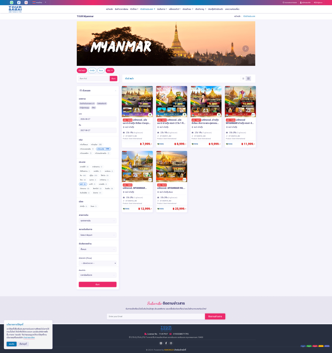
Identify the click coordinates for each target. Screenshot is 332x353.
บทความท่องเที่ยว (232, 9)
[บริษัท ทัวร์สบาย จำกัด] (15, 9)
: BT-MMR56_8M (131, 201)
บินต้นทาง (161, 9)
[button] (86, 43)
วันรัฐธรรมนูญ (84, 108)
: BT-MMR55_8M (234, 136)
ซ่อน (108, 70)
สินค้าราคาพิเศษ (121, 9)
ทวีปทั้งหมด (84, 145)
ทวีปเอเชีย (103, 149)
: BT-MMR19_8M (131, 136)
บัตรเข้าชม (187, 9)
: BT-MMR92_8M (199, 136)
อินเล (101, 70)
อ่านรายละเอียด (29, 337)
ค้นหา (114, 78)
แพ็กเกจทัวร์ (174, 9)
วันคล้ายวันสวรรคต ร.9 (87, 103)
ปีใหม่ (93, 108)
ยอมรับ (11, 344)
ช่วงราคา (85, 258)
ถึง (80, 125)
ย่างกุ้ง (92, 70)
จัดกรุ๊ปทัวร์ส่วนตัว (215, 9)
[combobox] (39, 1)
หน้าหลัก (109, 9)
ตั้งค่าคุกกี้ (23, 344)
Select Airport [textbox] (86, 235)
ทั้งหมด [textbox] (83, 249)
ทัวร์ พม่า (81, 70)
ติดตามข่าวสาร (215, 316)
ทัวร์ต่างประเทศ (146, 9)
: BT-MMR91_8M (165, 136)
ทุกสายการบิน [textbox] (86, 221)
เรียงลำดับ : (82, 270)
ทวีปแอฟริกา (85, 153)
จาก (80, 114)
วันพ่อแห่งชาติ (101, 103)
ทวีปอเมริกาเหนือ (102, 153)
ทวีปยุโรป (96, 145)
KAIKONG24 (169, 350)
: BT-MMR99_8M (165, 201)
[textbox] (39, 2)
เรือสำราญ (200, 9)
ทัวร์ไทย (133, 9)
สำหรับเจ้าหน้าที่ (180, 350)
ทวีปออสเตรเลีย (86, 149)
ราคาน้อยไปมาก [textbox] (86, 275)
